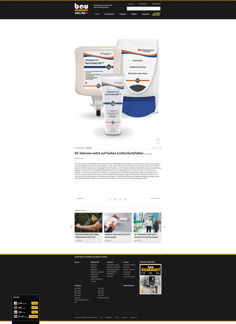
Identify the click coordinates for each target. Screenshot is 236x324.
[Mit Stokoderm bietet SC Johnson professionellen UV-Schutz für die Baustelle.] (118, 83)
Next (164, 227)
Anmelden (33, 316)
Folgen (34, 303)
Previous (71, 227)
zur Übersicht (80, 198)
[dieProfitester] (156, 15)
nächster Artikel (154, 198)
